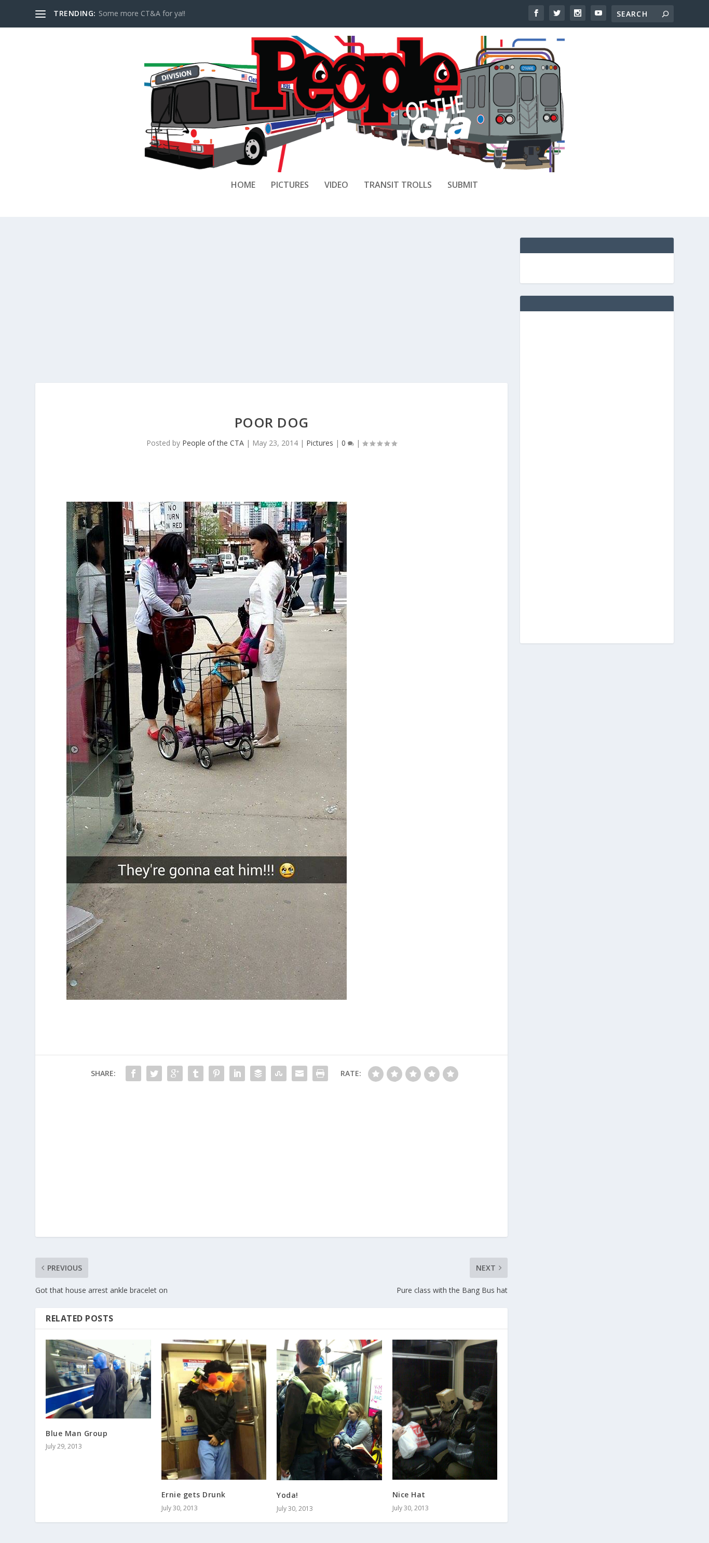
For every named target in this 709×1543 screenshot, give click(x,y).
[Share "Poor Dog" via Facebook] (133, 1073)
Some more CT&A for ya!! (142, 13)
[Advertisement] (271, 310)
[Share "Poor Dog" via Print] (320, 1073)
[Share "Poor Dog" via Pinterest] (216, 1073)
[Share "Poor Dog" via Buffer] (258, 1073)
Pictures (290, 185)
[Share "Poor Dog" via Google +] (175, 1073)
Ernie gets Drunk (193, 1494)
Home (243, 185)
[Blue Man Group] (98, 1379)
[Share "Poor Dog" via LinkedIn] (237, 1073)
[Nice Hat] (445, 1410)
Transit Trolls (398, 185)
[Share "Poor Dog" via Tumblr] (195, 1073)
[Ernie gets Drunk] (214, 1410)
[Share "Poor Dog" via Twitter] (154, 1073)
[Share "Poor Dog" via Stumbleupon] (278, 1073)
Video (336, 185)
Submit (462, 185)
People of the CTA (213, 443)
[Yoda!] (329, 1410)
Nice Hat (409, 1494)
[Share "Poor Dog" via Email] (299, 1073)
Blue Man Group (76, 1433)
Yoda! (287, 1495)
